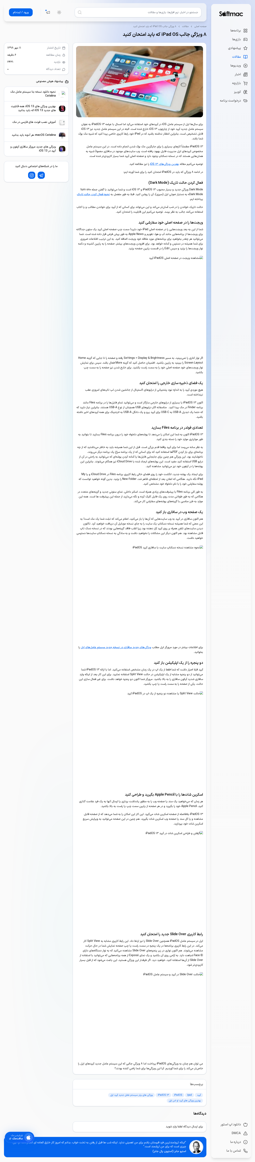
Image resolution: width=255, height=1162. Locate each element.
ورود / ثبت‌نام (21, 12)
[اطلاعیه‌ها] (48, 12)
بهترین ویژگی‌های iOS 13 (164, 164)
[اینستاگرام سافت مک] (31, 175)
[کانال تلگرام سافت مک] (41, 175)
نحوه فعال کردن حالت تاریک (93, 194)
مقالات (185, 26)
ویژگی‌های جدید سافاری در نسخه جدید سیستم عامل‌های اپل (116, 647)
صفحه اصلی (200, 26)
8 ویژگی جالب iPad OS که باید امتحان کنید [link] (154, 26)
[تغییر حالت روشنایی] (59, 12)
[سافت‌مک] (231, 14)
